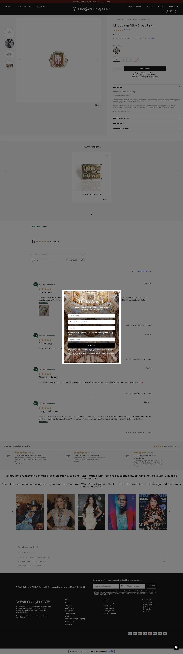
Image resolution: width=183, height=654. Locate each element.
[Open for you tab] (176, 647)
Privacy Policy (77, 354)
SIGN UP (91, 345)
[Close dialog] (119, 292)
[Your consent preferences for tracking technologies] (179, 650)
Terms (84, 354)
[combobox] (71, 322)
